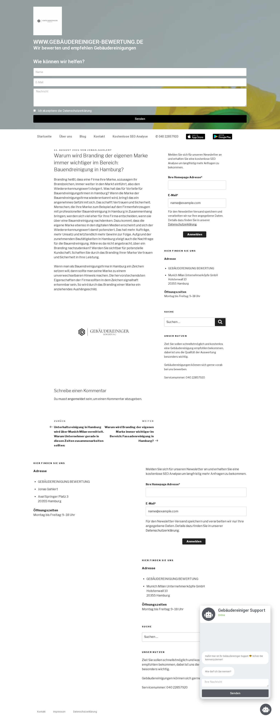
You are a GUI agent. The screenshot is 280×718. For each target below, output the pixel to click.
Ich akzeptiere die (65, 111)
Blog (83, 136)
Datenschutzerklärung (77, 111)
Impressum (59, 711)
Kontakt (99, 136)
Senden (235, 693)
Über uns (65, 136)
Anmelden (194, 234)
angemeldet (76, 399)
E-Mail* (173, 195)
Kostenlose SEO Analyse (130, 136)
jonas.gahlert (99, 150)
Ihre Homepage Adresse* (185, 177)
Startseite (44, 136)
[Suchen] (220, 322)
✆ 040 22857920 (166, 136)
